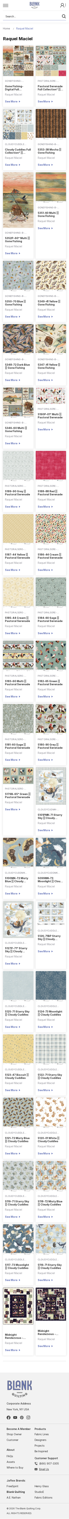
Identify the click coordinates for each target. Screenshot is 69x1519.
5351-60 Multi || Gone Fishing (48, 214)
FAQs (10, 1456)
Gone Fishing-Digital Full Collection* (14, 88)
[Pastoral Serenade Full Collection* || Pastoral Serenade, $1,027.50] (51, 61)
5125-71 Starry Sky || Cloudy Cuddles (17, 1013)
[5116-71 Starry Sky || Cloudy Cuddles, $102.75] (51, 1239)
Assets (11, 1461)
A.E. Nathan (14, 1497)
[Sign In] (62, 5)
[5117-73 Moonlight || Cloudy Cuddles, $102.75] (18, 1239)
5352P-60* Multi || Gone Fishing (17, 240)
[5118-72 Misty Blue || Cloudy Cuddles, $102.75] (51, 1176)
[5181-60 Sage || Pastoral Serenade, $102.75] (18, 719)
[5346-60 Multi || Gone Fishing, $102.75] (18, 403)
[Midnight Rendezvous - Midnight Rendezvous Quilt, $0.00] (51, 1304)
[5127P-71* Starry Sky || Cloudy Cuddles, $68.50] (18, 919)
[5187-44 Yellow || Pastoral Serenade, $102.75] (18, 529)
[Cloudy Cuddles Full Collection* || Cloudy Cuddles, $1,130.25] (18, 124)
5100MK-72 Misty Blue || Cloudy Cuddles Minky (16, 880)
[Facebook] (8, 1417)
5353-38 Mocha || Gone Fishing (49, 151)
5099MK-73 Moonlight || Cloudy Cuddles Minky (50, 880)
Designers (41, 1439)
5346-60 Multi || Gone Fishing (16, 429)
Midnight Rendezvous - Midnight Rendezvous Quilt (49, 1332)
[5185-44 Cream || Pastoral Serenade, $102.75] (18, 592)
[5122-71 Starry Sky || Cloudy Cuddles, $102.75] (51, 1049)
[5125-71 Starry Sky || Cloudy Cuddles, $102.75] (18, 986)
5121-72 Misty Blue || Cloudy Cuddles (17, 1140)
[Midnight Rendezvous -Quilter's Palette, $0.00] (18, 1306)
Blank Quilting (16, 1491)
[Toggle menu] (12, 5)
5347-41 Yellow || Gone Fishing (49, 366)
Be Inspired (41, 1451)
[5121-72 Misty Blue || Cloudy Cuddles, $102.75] (18, 1113)
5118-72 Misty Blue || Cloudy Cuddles (50, 1203)
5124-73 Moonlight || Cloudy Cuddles (50, 1013)
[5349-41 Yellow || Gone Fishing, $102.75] (51, 276)
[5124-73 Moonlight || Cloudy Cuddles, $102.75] (51, 986)
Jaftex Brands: (16, 1480)
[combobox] (34, 16)
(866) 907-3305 (49, 1463)
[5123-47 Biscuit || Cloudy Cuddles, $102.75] (18, 1049)
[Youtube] (15, 1417)
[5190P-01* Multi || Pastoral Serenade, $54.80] (51, 396)
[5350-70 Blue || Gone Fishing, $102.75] (18, 276)
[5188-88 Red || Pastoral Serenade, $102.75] (51, 466)
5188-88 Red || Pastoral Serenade (50, 493)
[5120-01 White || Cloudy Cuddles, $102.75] (51, 1113)
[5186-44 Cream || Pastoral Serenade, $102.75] (51, 529)
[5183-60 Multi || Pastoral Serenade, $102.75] (18, 656)
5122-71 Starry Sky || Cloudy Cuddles (50, 1076)
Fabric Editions (43, 1497)
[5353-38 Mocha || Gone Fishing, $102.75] (51, 124)
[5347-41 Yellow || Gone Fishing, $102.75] (51, 339)
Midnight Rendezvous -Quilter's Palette (16, 1336)
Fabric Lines (42, 1434)
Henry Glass (42, 1486)
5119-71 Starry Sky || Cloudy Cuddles (17, 1203)
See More (11, 101)
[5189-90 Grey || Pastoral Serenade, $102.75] (18, 466)
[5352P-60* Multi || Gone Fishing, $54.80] (18, 200)
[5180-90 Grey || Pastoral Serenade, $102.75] (51, 719)
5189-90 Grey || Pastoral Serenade (17, 493)
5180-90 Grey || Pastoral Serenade (50, 746)
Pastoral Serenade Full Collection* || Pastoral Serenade (50, 88)
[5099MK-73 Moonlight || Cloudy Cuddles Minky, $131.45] (51, 853)
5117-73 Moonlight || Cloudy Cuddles (17, 1266)
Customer (12, 1439)
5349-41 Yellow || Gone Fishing (49, 303)
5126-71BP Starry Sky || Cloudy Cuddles (49, 937)
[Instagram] (28, 1417)
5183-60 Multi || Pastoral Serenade (17, 683)
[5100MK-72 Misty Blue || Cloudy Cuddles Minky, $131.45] (18, 853)
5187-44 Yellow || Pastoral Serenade (17, 556)
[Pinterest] (22, 1417)
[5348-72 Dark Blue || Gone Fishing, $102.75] (18, 339)
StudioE (39, 1491)
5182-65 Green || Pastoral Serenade (50, 683)
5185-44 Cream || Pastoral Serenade (17, 619)
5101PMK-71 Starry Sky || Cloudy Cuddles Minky (50, 816)
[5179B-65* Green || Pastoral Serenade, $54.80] (18, 775)
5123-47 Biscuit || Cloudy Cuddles (17, 1076)
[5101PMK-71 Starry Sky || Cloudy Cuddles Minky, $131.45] (51, 786)
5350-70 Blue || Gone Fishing (15, 303)
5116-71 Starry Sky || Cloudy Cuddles (50, 1266)
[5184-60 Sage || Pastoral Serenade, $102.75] (51, 592)
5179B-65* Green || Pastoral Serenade (17, 795)
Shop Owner (14, 1434)
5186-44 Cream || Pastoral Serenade (50, 556)
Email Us (44, 1469)
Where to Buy (15, 1467)
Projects (40, 1445)
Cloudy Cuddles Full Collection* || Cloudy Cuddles (18, 151)
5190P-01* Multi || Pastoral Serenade (50, 416)
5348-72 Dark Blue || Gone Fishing (17, 366)
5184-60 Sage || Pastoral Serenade (50, 619)
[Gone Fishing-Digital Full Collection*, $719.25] (18, 61)
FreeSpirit (12, 1486)
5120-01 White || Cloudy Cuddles (48, 1140)
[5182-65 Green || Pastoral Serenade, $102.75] (51, 656)
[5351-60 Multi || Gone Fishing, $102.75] (51, 187)
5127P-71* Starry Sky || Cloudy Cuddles (16, 950)
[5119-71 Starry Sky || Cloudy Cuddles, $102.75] (18, 1176)
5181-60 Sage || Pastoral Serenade (17, 746)
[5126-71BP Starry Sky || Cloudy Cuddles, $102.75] (51, 913)
